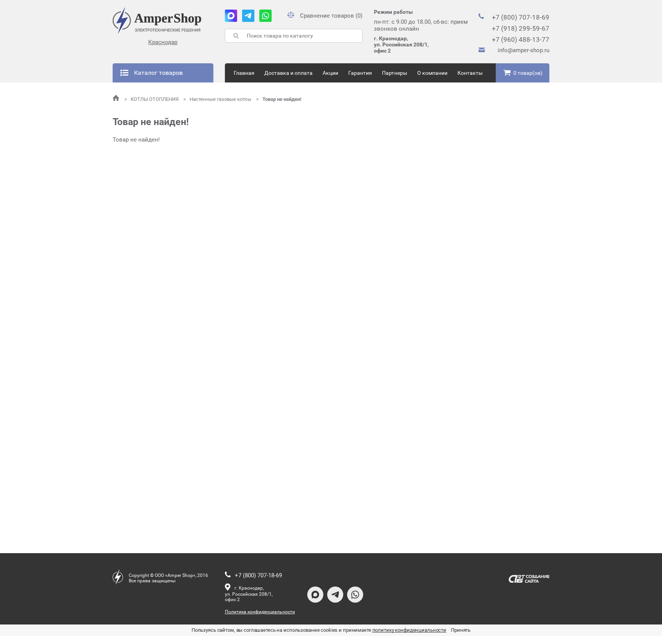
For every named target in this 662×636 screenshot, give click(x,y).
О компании (432, 73)
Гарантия (360, 73)
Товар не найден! (282, 99)
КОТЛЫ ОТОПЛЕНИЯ (155, 99)
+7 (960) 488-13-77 (520, 39)
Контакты (470, 73)
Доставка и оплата (288, 73)
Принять (460, 630)
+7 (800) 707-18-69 (520, 17)
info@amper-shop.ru (523, 50)
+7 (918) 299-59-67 (520, 28)
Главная (244, 73)
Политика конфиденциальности (260, 612)
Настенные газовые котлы (221, 99)
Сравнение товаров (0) (331, 15)
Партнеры (394, 73)
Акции (330, 73)
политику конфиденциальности (409, 630)
